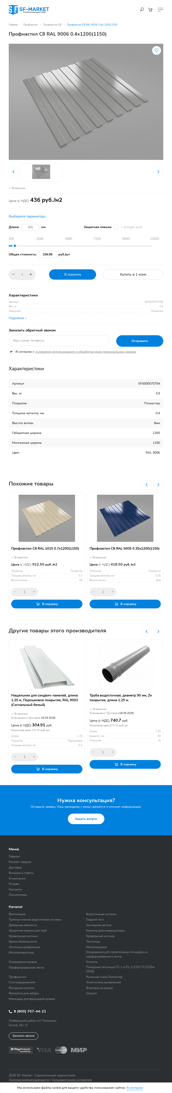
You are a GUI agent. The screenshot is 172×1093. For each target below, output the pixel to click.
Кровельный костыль (100, 936)
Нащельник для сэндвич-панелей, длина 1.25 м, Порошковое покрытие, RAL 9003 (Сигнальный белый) (44, 700)
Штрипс (91, 993)
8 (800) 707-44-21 (29, 1011)
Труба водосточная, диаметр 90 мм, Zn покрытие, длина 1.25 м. (121, 697)
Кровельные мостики (23, 936)
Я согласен (135, 1088)
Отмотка (92, 962)
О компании (17, 879)
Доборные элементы (23, 925)
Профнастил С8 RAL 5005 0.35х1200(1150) (124, 548)
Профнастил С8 (52, 24)
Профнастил (30, 24)
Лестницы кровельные (24, 947)
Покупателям (18, 895)
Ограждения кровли (23, 962)
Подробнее (17, 318)
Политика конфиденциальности (29, 1080)
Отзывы (14, 884)
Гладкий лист (95, 920)
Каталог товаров (20, 862)
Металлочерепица (21, 953)
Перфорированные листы (26, 968)
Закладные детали (99, 925)
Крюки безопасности (23, 942)
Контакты (15, 890)
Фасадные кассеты (21, 988)
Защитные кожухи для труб (28, 931)
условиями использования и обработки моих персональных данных (85, 352)
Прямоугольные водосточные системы (35, 920)
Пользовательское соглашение (72, 1080)
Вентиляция (17, 914)
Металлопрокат (96, 947)
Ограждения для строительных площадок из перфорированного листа (117, 954)
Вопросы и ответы (21, 873)
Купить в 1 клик (133, 274)
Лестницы (93, 942)
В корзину (72, 274)
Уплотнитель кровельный (103, 982)
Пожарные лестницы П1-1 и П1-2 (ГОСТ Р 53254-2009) (120, 969)
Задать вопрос (86, 819)
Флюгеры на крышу (99, 988)
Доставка (15, 868)
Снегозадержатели (22, 982)
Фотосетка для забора (24, 993)
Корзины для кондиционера (105, 931)
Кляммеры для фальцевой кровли (32, 999)
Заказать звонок (23, 1036)
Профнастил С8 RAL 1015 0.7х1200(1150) (45, 548)
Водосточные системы (101, 914)
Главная (13, 24)
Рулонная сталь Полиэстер (104, 977)
